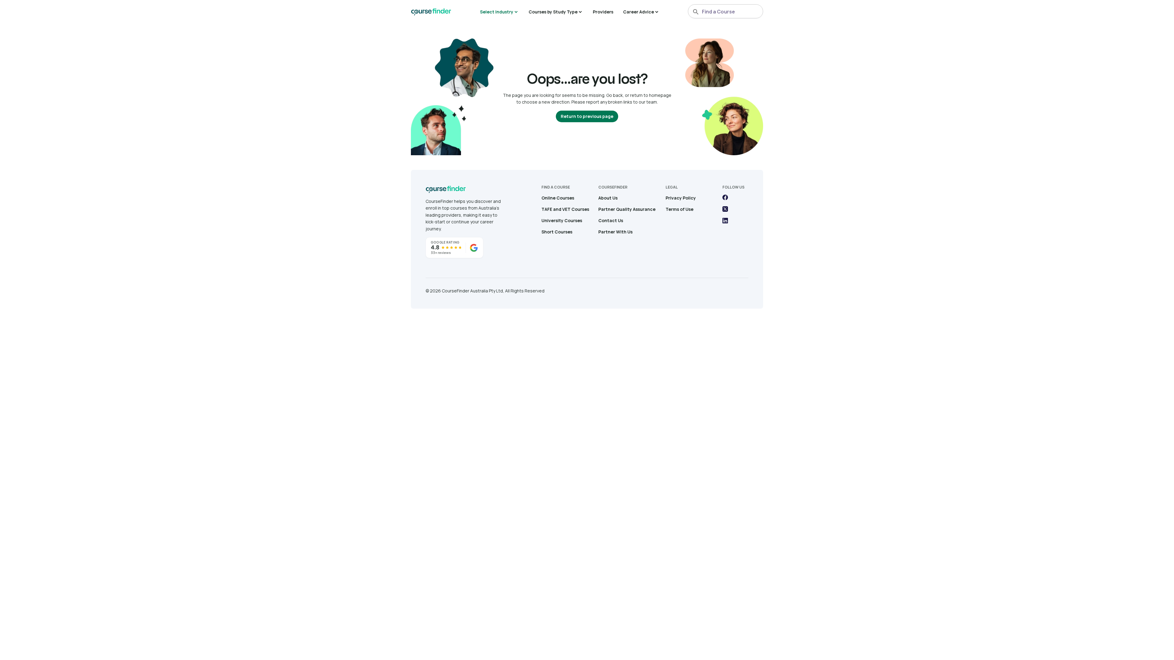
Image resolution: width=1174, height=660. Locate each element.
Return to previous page (587, 116)
